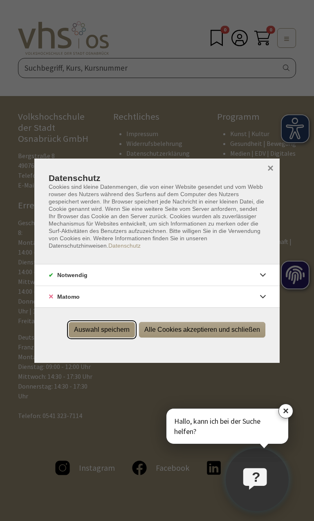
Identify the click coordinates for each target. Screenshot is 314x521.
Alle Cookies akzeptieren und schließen (202, 329)
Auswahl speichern (102, 329)
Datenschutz (124, 245)
